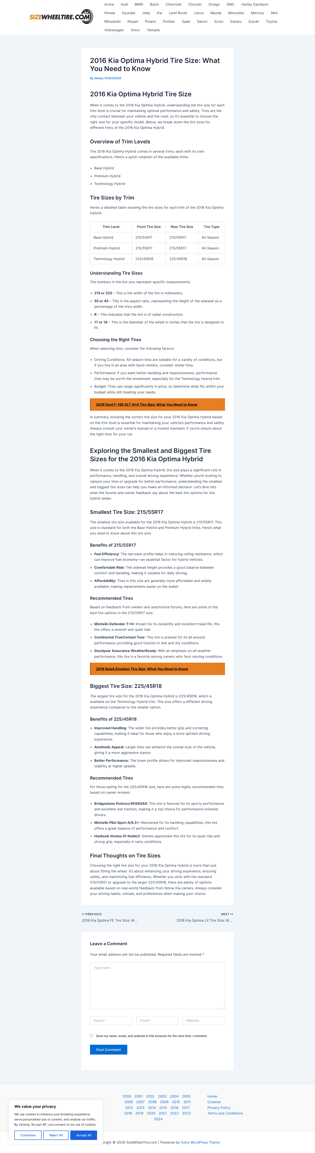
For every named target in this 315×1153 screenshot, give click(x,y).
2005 (186, 1096)
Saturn (202, 21)
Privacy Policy (218, 1107)
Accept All (83, 1135)
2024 (158, 1119)
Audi (124, 4)
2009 (164, 1102)
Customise (28, 1135)
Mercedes (236, 13)
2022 (174, 1113)
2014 (152, 1107)
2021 (163, 1113)
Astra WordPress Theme (200, 1142)
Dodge (214, 4)
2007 (140, 1102)
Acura (109, 4)
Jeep (146, 13)
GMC (230, 4)
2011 (187, 1102)
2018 (128, 1113)
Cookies (214, 1102)
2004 (174, 1096)
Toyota (271, 21)
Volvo (135, 30)
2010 (176, 1102)
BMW (139, 4)
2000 (127, 1096)
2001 (138, 1096)
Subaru (236, 21)
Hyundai (128, 13)
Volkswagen (114, 30)
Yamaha (153, 30)
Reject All (56, 1135)
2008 (152, 1102)
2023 (186, 1113)
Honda (109, 13)
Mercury (257, 13)
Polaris (150, 21)
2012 (129, 1107)
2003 (162, 1096)
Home (212, 1096)
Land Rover (178, 13)
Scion (218, 21)
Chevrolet (174, 4)
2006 (128, 1102)
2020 (151, 1113)
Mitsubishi (112, 21)
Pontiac (169, 21)
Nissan (133, 21)
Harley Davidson (255, 4)
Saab (186, 21)
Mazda (215, 13)
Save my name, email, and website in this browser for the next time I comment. (151, 1036)
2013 (140, 1107)
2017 (186, 1107)
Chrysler (195, 4)
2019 (139, 1113)
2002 (150, 1096)
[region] (56, 1121)
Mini (274, 13)
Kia (159, 13)
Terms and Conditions (225, 1113)
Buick (154, 4)
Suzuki (253, 21)
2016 (174, 1107)
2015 (163, 1107)
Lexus (199, 13)
